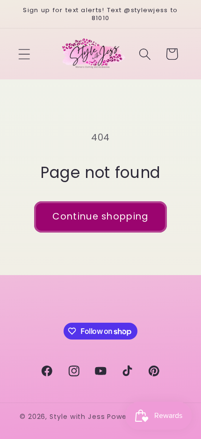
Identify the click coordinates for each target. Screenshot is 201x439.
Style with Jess (77, 416)
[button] (24, 54)
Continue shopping (100, 216)
